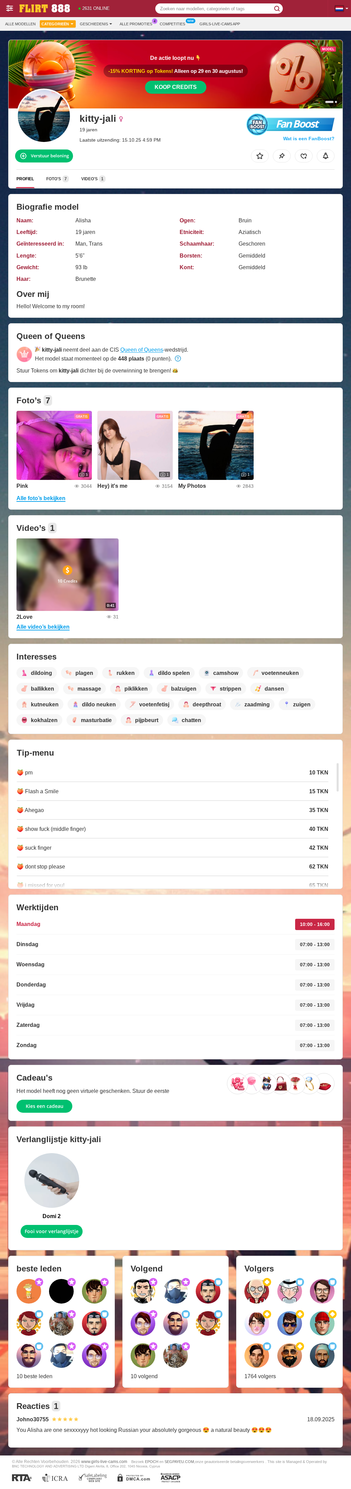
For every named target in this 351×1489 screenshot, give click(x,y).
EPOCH (151, 1462)
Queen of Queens (141, 350)
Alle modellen (20, 24)
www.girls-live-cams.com (104, 1461)
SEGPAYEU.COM (179, 1462)
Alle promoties (136, 24)
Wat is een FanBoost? (309, 138)
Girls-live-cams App (219, 24)
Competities (172, 24)
